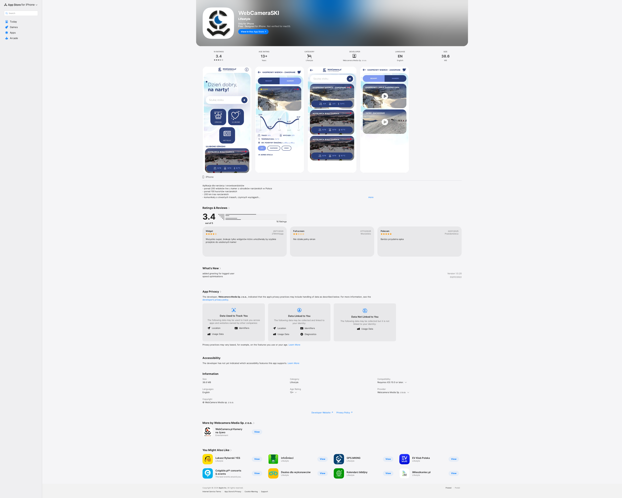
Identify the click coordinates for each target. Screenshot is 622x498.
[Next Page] (465, 241)
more (371, 197)
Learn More (294, 344)
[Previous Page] (199, 241)
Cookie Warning (251, 491)
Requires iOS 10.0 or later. (390, 382)
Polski (457, 488)
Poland (448, 488)
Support (264, 491)
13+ (292, 392)
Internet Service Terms (211, 491)
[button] (21, 21)
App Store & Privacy (233, 491)
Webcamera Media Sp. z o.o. (391, 392)
